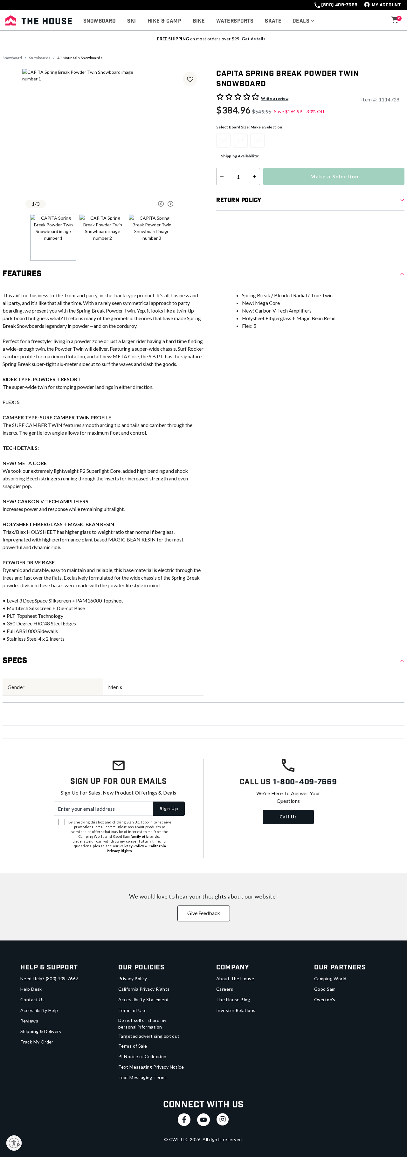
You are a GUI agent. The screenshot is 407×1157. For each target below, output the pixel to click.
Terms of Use (132, 1010)
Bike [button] (199, 21)
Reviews (29, 1020)
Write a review (274, 98)
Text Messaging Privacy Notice (151, 1067)
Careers (224, 989)
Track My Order (36, 1041)
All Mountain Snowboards (80, 58)
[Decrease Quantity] (220, 176)
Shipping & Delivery (40, 1031)
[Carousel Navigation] (141, 204)
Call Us (288, 816)
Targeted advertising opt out (149, 1036)
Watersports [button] (234, 21)
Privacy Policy (132, 978)
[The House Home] (38, 20)
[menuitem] (99, 21)
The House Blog (233, 999)
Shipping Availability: (240, 156)
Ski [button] (131, 21)
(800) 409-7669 (339, 5)
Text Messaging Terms (142, 1077)
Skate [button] (273, 21)
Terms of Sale (132, 1046)
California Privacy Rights (144, 989)
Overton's (324, 999)
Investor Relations (236, 1010)
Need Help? (49, 978)
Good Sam (324, 989)
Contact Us (32, 999)
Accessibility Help (39, 1010)
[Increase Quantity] (256, 176)
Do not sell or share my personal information (142, 1023)
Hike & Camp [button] (164, 21)
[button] (303, 21)
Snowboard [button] (99, 21)
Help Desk (31, 989)
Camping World (330, 978)
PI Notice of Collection (142, 1056)
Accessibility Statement (143, 999)
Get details (254, 38)
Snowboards (40, 58)
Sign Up (169, 808)
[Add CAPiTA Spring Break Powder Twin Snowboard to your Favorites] (190, 79)
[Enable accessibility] (14, 1143)
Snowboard (12, 58)
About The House (235, 978)
